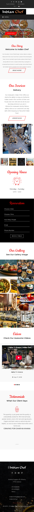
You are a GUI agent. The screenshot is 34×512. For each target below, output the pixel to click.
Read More (17, 70)
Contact (5, 40)
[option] (17, 119)
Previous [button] (2, 125)
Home (4, 22)
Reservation (6, 34)
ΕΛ (16, 9)
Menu (4, 28)
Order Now (17, 118)
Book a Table (17, 236)
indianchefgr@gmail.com (17, 497)
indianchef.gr (13, 499)
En (15, 6)
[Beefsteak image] (8, 273)
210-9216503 (20, 4)
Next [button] (32, 125)
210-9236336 (11, 4)
